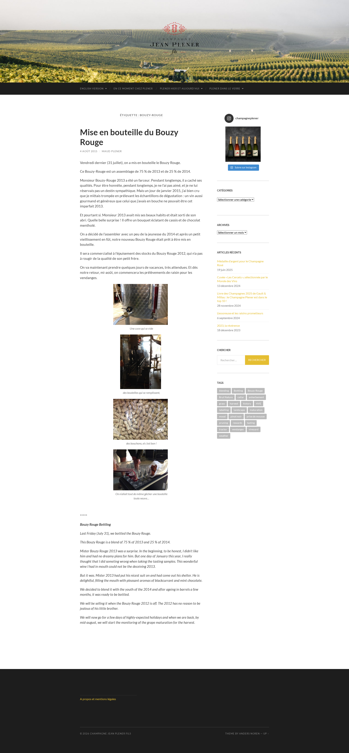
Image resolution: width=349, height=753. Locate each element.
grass (222, 403)
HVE (258, 403)
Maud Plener (112, 151)
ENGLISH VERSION (92, 88)
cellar (241, 397)
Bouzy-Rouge (255, 390)
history (247, 403)
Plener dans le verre (224, 88)
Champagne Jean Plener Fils (110, 733)
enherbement (256, 397)
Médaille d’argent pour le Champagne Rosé (240, 263)
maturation (256, 409)
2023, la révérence (228, 325)
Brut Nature (226, 397)
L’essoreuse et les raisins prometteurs (240, 313)
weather (223, 435)
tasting (251, 422)
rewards (237, 422)
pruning (223, 422)
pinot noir (236, 416)
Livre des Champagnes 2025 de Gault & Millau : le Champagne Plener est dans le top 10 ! (242, 297)
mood (222, 416)
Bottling (238, 390)
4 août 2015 (88, 151)
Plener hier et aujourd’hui (179, 88)
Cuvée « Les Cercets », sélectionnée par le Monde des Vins (242, 279)
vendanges (238, 429)
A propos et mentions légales (98, 699)
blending (224, 390)
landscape (239, 409)
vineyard (253, 429)
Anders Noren (249, 733)
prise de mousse (256, 416)
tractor (223, 429)
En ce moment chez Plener (133, 88)
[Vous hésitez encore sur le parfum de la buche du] (243, 144)
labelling (224, 409)
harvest (234, 403)
